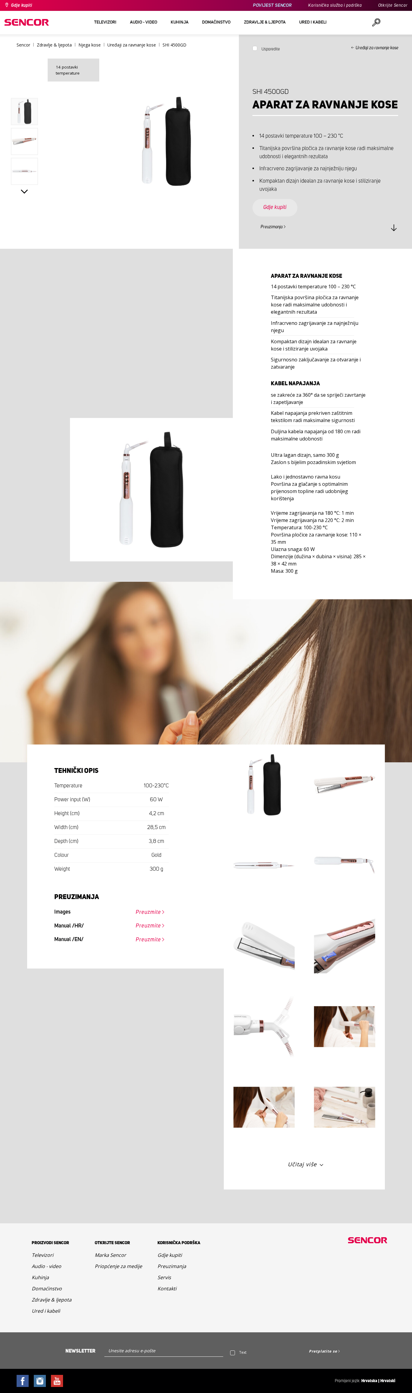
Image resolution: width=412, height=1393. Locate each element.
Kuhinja (40, 1277)
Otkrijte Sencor (393, 5)
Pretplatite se (323, 1351)
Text (242, 1352)
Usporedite (270, 49)
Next (25, 191)
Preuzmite (148, 912)
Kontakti (166, 1288)
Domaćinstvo (47, 1288)
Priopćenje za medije (118, 1266)
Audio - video (46, 1266)
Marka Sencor (110, 1255)
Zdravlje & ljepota (51, 1299)
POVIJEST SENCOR (272, 5)
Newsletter (80, 1351)
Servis (164, 1277)
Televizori (42, 1255)
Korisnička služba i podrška (335, 5)
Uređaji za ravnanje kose (377, 48)
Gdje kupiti (21, 5)
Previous (25, 86)
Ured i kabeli (46, 1311)
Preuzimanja (272, 227)
